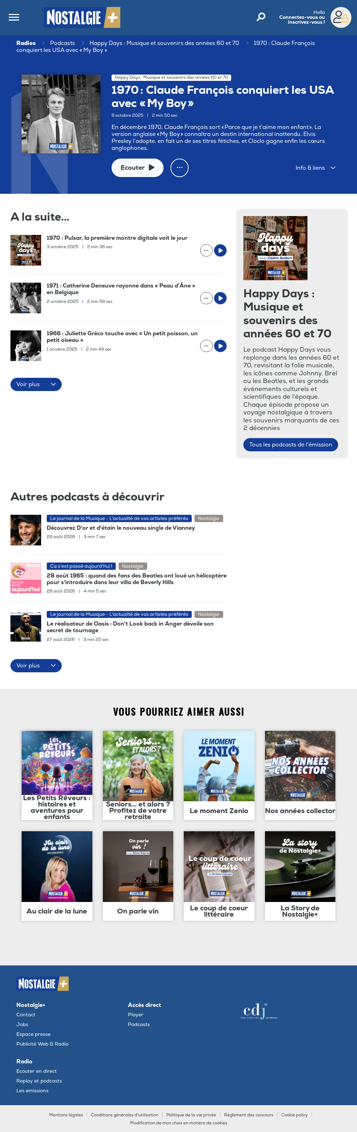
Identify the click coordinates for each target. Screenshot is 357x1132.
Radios (26, 43)
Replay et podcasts (39, 1081)
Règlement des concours (248, 1115)
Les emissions (32, 1091)
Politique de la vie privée (191, 1115)
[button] (315, 168)
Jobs (22, 1024)
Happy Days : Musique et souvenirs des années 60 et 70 (164, 43)
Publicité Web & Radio (42, 1044)
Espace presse (33, 1034)
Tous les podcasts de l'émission (290, 444)
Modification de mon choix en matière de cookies (178, 1123)
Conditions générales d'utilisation (124, 1115)
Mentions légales (66, 1115)
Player (135, 1015)
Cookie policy (294, 1115)
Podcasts (62, 43)
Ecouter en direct (36, 1071)
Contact (26, 1015)
